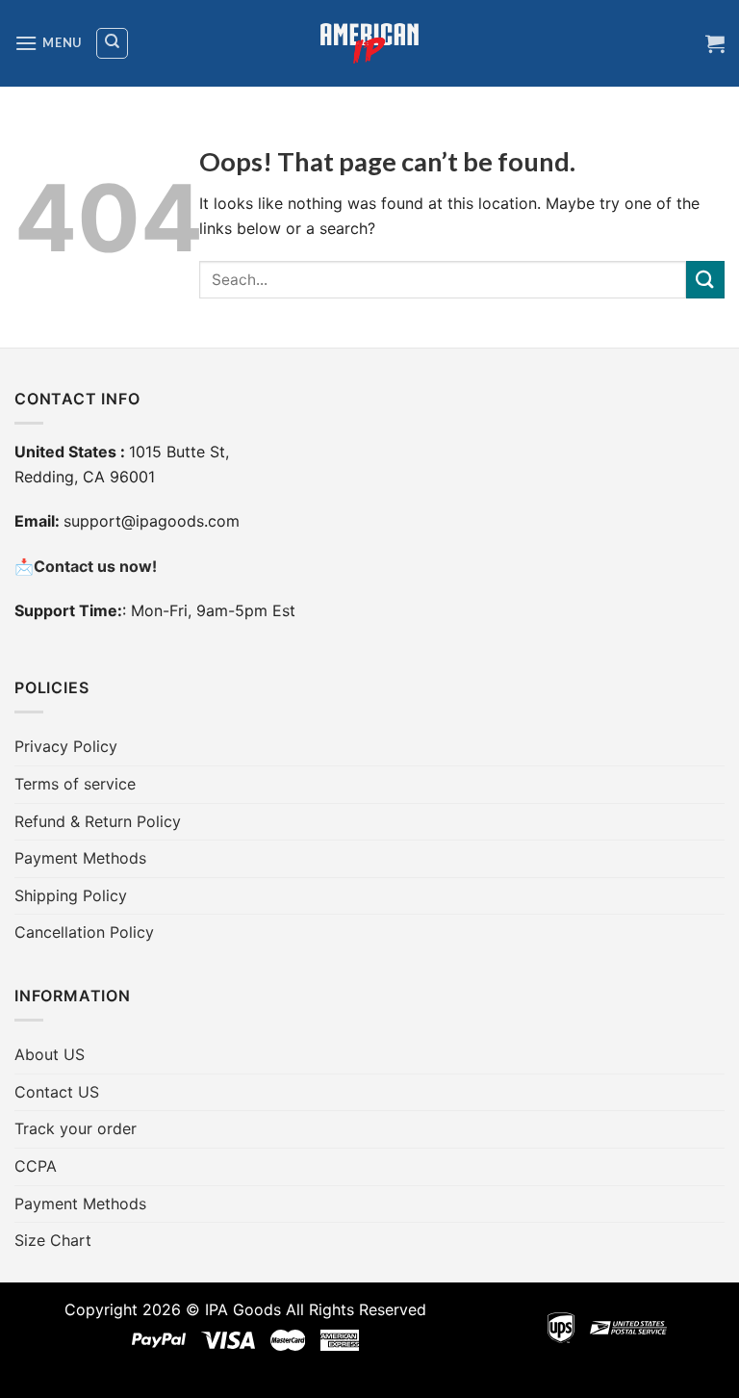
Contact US (56, 1091)
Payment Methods (80, 857)
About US (49, 1054)
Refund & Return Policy (97, 821)
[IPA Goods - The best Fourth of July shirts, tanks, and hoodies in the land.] (369, 44)
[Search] (112, 43)
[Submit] (705, 279)
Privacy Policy (65, 746)
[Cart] (715, 43)
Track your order (75, 1128)
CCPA (35, 1166)
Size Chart (52, 1240)
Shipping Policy (70, 895)
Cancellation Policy (84, 932)
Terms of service (75, 783)
